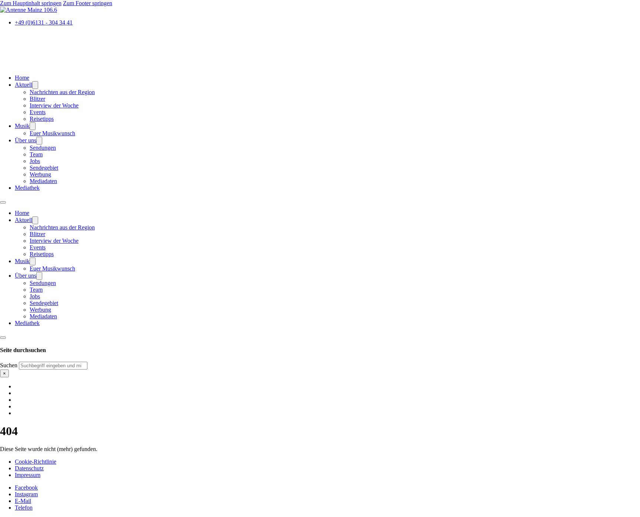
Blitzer (37, 99)
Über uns (25, 140)
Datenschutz (29, 468)
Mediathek (27, 188)
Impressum (27, 475)
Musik (22, 126)
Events (38, 112)
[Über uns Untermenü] (39, 141)
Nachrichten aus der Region (62, 92)
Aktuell (23, 85)
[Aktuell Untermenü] (35, 85)
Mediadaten (43, 181)
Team (36, 154)
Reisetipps (42, 119)
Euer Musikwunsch (52, 133)
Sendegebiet (44, 168)
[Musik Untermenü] (33, 126)
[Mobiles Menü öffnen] (3, 202)
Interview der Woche (54, 105)
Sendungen (43, 148)
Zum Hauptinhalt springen (30, 3)
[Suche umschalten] (3, 338)
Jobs (35, 161)
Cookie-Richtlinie (35, 461)
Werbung (40, 174)
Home (22, 77)
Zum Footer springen (87, 3)
